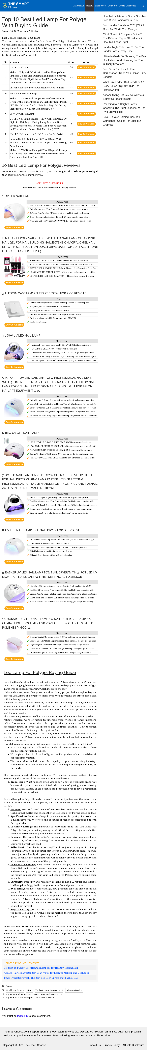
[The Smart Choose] (16, 5)
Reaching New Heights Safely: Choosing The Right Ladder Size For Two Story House (124, 108)
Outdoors (112, 5)
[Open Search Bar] (143, 5)
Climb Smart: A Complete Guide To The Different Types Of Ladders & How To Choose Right (123, 38)
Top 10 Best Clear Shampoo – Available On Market (30, 997)
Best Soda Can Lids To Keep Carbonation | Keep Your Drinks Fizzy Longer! (124, 73)
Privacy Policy (112, 1045)
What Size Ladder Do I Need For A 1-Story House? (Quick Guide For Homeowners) (124, 86)
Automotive (78, 5)
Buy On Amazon (86, 67)
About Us (95, 1045)
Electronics (100, 5)
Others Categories (127, 5)
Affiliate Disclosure (133, 1045)
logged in (22, 1016)
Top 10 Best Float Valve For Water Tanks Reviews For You (34, 994)
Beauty (89, 5)
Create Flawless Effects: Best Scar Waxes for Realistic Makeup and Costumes (46, 972)
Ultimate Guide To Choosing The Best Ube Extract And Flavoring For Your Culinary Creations (125, 60)
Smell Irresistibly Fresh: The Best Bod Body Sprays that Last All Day (41, 977)
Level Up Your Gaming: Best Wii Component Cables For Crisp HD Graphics (122, 121)
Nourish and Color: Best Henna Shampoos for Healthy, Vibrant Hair (41, 967)
